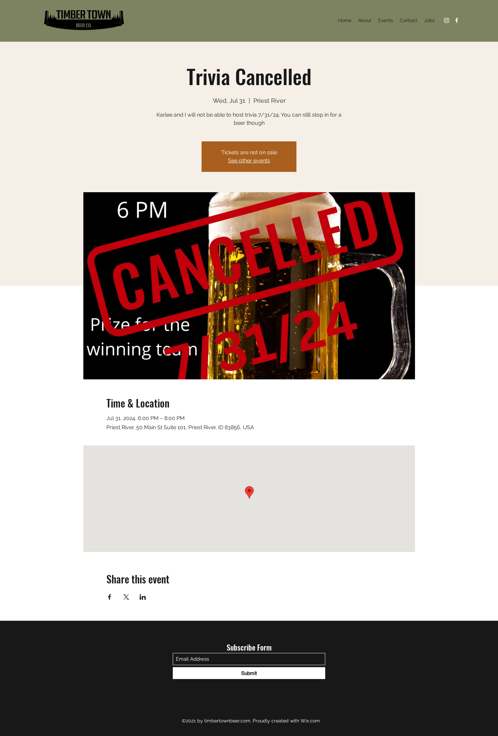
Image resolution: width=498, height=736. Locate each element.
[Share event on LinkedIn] (143, 597)
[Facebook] (456, 20)
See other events (249, 160)
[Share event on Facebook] (109, 597)
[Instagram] (446, 20)
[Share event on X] (126, 597)
